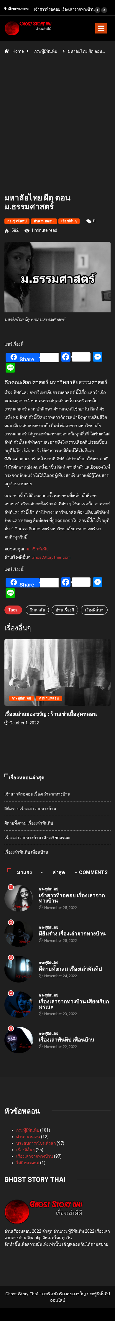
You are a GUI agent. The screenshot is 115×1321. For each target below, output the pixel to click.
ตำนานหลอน (44, 221)
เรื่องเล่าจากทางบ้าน (34, 1156)
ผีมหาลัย (37, 610)
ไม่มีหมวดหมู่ (27, 1162)
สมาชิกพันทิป (37, 549)
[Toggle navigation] (101, 28)
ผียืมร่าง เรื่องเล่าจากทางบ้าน (30, 808)
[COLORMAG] (43, 1211)
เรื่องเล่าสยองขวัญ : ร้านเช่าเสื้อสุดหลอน (50, 713)
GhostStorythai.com (51, 557)
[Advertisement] (57, 126)
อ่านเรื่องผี (65, 610)
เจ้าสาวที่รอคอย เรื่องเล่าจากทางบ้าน (64, 9)
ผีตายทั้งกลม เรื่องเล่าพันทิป (28, 823)
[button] (97, 10)
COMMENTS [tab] (93, 872)
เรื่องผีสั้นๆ (69, 221)
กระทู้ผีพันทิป (45, 51)
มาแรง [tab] (24, 872)
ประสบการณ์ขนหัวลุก (36, 1143)
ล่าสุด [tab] (59, 872)
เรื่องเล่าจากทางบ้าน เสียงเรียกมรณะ (37, 837)
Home (18, 51)
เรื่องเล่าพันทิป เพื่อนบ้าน (26, 852)
